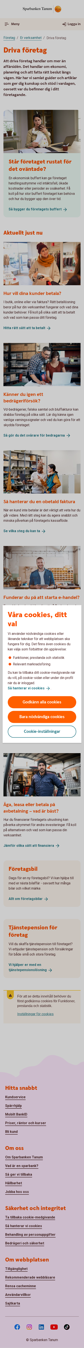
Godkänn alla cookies (42, 702)
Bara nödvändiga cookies (42, 716)
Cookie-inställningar (42, 731)
